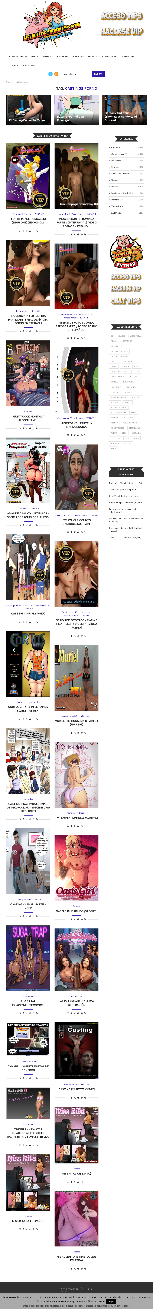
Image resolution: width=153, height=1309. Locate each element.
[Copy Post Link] (37, 230)
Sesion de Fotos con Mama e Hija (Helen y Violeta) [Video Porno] (76, 624)
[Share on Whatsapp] (33, 230)
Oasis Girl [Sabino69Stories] (76, 911)
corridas (115, 346)
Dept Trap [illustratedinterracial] (124, 496)
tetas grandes (132, 438)
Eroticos (48, 57)
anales (114, 341)
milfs (133, 413)
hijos (137, 372)
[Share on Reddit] (30, 230)
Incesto (92, 57)
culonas (128, 361)
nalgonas (128, 418)
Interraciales (108, 57)
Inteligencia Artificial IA (127, 193)
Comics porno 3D (18, 57)
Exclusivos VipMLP (127, 173)
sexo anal (136, 433)
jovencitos (131, 387)
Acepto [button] (111, 1301)
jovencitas (116, 387)
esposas (125, 367)
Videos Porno (128, 57)
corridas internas (119, 356)
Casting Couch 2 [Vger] (28, 613)
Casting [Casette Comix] (76, 1089)
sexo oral (115, 438)
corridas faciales (119, 351)
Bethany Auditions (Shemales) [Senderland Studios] (121, 116)
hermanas (115, 372)
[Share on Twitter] (26, 230)
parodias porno (130, 423)
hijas (127, 372)
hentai (137, 367)
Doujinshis (78, 57)
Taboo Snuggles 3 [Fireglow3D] (123, 489)
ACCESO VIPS (29, 65)
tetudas (127, 443)
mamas (127, 402)
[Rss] (56, 74)
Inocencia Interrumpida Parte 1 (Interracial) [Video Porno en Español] (28, 319)
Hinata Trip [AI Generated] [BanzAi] (125, 502)
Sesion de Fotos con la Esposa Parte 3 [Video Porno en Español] (76, 326)
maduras (136, 397)
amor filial (135, 336)
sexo (124, 433)
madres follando (119, 397)
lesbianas (115, 392)
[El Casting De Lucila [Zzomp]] (28, 110)
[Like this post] (20, 230)
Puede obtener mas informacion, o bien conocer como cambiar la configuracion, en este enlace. (76, 1305)
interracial (128, 382)
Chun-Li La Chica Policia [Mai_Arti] (125, 537)
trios (113, 448)
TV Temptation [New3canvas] (76, 817)
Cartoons (62, 57)
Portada (9, 82)
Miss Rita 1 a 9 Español (28, 1221)
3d (112, 336)
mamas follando (119, 407)
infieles (114, 382)
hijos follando (118, 377)
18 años (121, 336)
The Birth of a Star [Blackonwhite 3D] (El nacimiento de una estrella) (28, 1133)
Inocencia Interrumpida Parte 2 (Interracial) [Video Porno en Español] (76, 222)
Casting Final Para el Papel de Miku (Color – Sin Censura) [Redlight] (28, 807)
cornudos (127, 341)
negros (114, 423)
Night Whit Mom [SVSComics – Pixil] (126, 483)
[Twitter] (50, 74)
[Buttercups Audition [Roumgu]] (76, 110)
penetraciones (117, 428)
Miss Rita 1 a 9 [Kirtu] (76, 1173)
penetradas (134, 428)
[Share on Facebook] (23, 230)
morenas (115, 418)
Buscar (98, 74)
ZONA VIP (13, 65)
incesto (133, 377)
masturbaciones (118, 413)
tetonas (115, 443)
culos (114, 367)
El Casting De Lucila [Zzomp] (28, 120)
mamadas (115, 402)
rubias (114, 433)
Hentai (34, 57)
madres (128, 392)
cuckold (115, 361)
